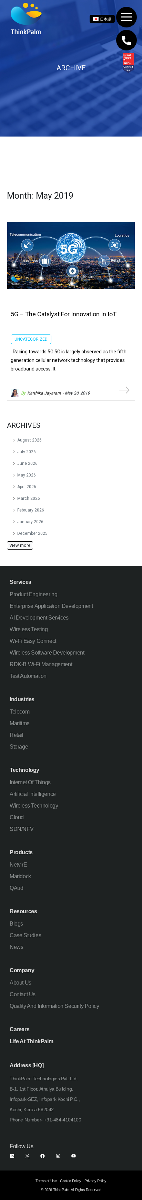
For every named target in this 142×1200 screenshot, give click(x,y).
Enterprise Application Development (51, 606)
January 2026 (30, 521)
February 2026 (30, 510)
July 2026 (26, 451)
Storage (19, 747)
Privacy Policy (95, 1181)
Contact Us (23, 994)
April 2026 (26, 486)
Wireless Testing (29, 629)
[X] (27, 1156)
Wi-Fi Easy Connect (33, 641)
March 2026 (28, 498)
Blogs (16, 924)
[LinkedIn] (12, 1155)
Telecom (19, 712)
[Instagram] (58, 1155)
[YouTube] (73, 1155)
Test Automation (28, 676)
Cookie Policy (70, 1181)
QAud (16, 888)
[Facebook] (42, 1155)
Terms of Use (46, 1181)
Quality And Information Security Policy (54, 1006)
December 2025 (32, 533)
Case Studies (25, 935)
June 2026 (27, 463)
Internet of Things (30, 782)
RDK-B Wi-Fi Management (41, 664)
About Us (20, 983)
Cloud (17, 817)
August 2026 (29, 440)
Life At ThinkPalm (31, 1041)
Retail (16, 735)
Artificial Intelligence (33, 794)
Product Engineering (33, 594)
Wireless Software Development (47, 653)
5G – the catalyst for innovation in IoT (63, 314)
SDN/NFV (21, 829)
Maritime (20, 723)
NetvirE (18, 865)
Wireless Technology (34, 806)
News (16, 947)
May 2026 (26, 475)
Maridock (20, 876)
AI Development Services (39, 618)
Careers (19, 1029)
